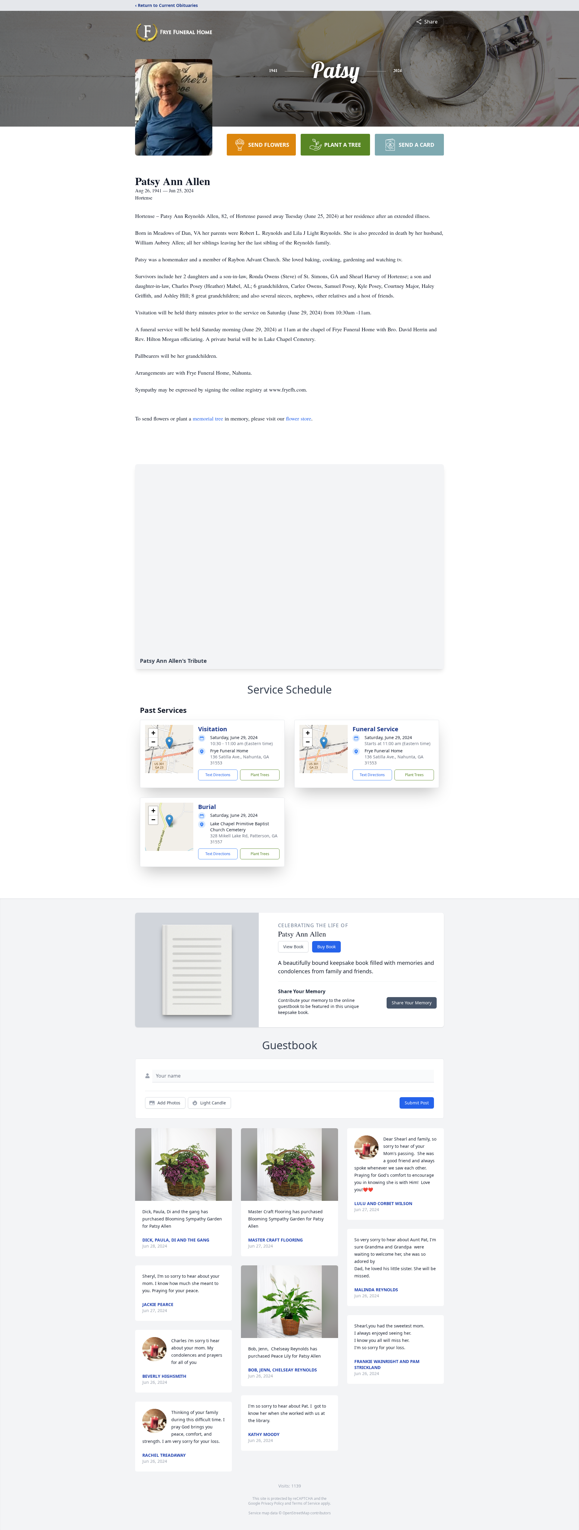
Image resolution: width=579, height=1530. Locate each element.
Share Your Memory (412, 1003)
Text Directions (217, 774)
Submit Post (417, 1103)
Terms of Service (306, 1503)
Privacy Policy (272, 1503)
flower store (298, 418)
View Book (293, 946)
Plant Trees (260, 774)
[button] (169, 743)
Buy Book (326, 946)
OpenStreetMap (296, 1513)
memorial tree (208, 418)
